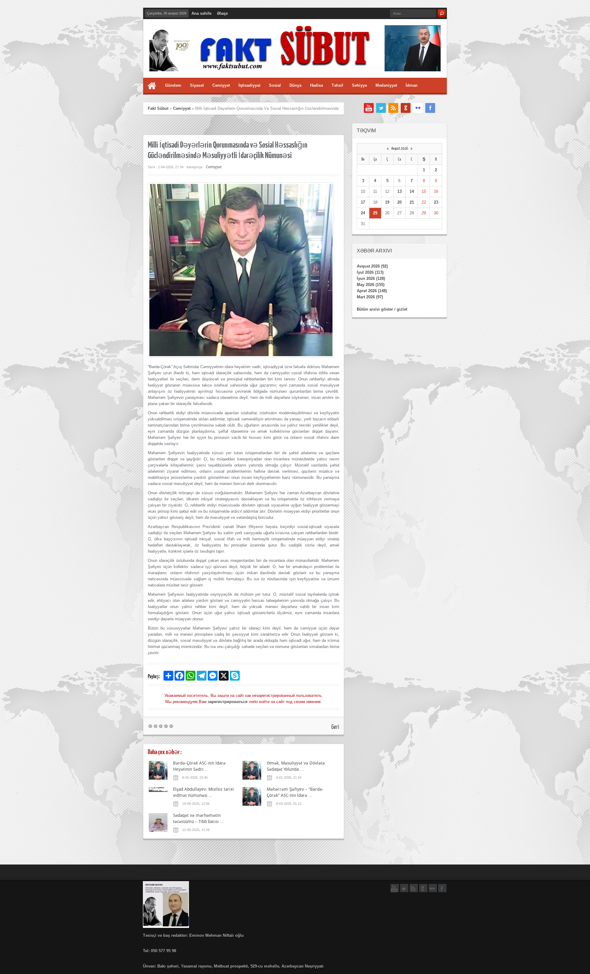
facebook (430, 108)
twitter (381, 108)
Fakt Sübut (158, 108)
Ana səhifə (201, 13)
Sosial (275, 85)
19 (387, 202)
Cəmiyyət (221, 85)
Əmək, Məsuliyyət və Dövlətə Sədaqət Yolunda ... (296, 766)
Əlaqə (222, 13)
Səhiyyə (359, 85)
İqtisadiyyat (249, 85)
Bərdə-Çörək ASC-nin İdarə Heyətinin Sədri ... (199, 766)
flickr (418, 108)
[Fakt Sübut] (295, 66)
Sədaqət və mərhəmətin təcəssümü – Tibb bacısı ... (198, 818)
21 (412, 202)
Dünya (295, 85)
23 (436, 202)
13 (399, 191)
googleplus (406, 108)
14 (412, 191)
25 (375, 213)
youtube (369, 108)
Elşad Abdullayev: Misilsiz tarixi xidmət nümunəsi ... (203, 792)
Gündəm (173, 85)
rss (393, 108)
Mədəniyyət (386, 85)
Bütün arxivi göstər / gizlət (382, 309)
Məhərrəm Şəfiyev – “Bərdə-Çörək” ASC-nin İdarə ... (295, 792)
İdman (412, 85)
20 (399, 202)
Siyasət (197, 85)
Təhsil (337, 85)
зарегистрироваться (228, 701)
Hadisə (316, 85)
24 (363, 213)
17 (363, 202)
